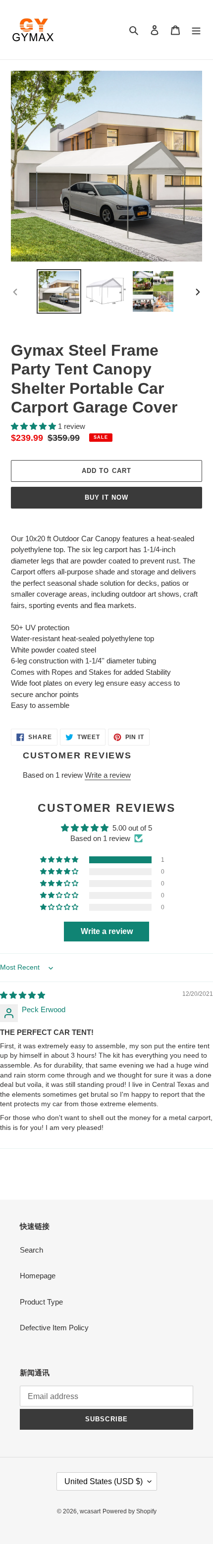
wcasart (90, 1511)
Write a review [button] (107, 931)
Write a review (108, 775)
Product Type (41, 1302)
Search (31, 1250)
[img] (22, 995)
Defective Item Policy (54, 1327)
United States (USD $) (103, 1481)
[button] (34, 426)
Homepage (37, 1275)
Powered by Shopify (130, 1511)
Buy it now (106, 497)
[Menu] (196, 30)
